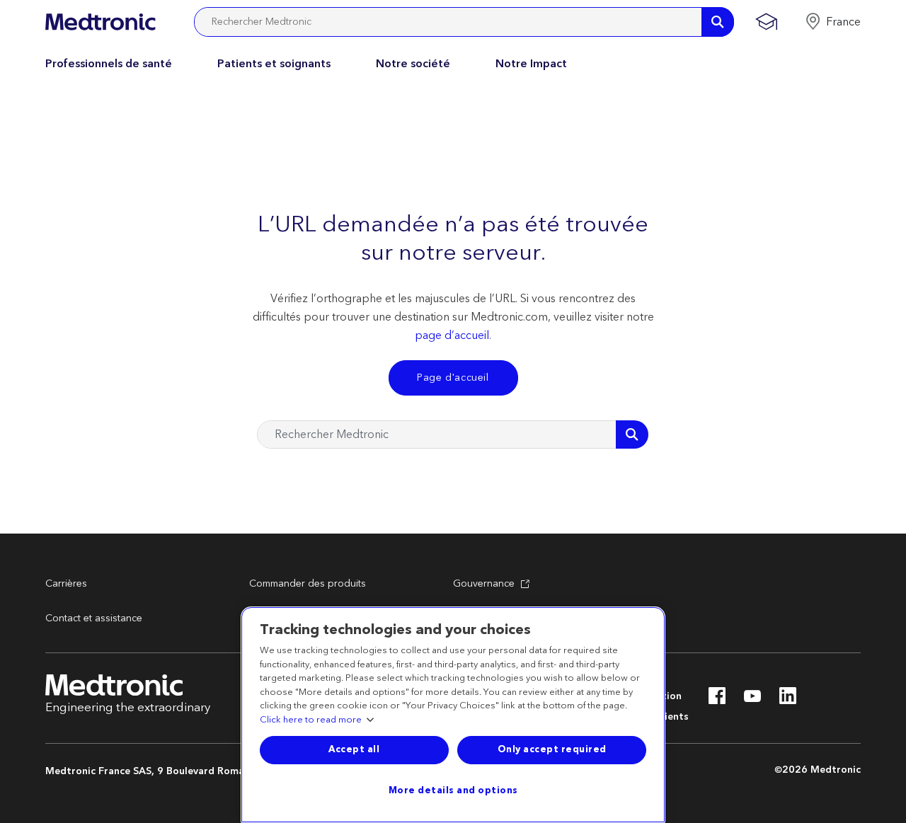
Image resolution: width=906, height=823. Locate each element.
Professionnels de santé (108, 64)
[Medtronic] (100, 21)
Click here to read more (311, 720)
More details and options (453, 790)
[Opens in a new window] (717, 700)
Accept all (353, 749)
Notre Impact (531, 64)
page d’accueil (452, 335)
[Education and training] (766, 21)
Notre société (413, 64)
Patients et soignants (274, 64)
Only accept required (552, 749)
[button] (833, 22)
